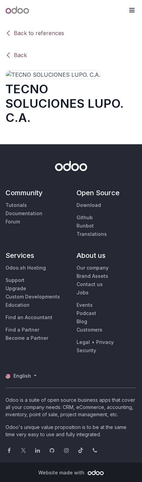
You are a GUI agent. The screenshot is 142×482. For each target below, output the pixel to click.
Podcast (86, 313)
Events (85, 305)
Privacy (105, 342)
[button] (131, 10)
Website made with (62, 472)
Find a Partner (22, 330)
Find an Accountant (29, 317)
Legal (83, 342)
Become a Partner (27, 338)
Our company (93, 268)
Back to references (39, 33)
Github (85, 217)
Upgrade (16, 288)
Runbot (85, 226)
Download (89, 205)
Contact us (90, 284)
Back (20, 55)
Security (86, 350)
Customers (89, 330)
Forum (13, 221)
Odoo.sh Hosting (26, 268)
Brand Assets (92, 276)
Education (18, 305)
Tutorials (16, 205)
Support (15, 280)
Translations (92, 234)
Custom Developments (33, 297)
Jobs (83, 292)
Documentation (24, 213)
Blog (82, 321)
